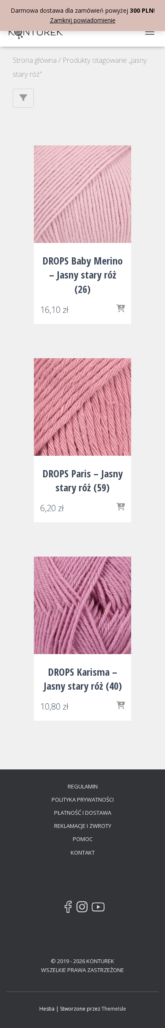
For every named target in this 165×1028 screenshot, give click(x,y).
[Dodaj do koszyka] (120, 309)
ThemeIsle (114, 1008)
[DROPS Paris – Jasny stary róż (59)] (82, 407)
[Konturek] (39, 31)
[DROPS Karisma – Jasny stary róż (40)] (82, 605)
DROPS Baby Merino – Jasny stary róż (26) (82, 275)
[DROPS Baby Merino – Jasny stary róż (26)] (82, 194)
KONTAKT (83, 852)
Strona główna (35, 60)
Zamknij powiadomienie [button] (83, 20)
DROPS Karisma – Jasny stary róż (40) (83, 679)
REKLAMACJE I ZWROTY (82, 826)
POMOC (83, 839)
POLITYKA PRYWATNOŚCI (83, 799)
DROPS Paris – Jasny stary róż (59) (82, 480)
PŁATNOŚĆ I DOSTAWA (82, 812)
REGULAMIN (83, 786)
